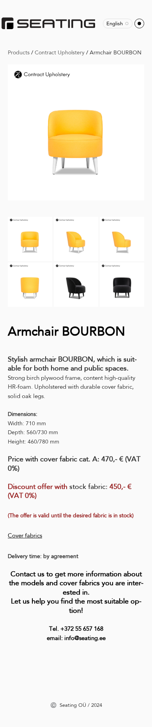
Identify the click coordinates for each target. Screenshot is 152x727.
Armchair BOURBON (115, 52)
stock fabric (87, 486)
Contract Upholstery (60, 52)
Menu (139, 23)
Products (19, 52)
